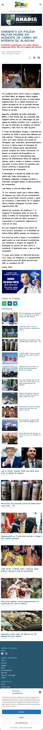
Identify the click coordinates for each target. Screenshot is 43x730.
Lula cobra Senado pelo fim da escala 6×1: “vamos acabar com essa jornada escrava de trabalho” (29, 382)
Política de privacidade (25, 727)
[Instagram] (6, 653)
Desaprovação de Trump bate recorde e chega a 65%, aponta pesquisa (21, 537)
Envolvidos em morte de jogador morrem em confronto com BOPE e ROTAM (29, 408)
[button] (40, 692)
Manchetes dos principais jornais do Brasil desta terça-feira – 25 (21, 504)
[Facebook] (2, 653)
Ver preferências (21, 723)
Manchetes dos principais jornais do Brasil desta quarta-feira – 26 (30, 340)
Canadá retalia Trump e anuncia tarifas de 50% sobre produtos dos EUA (29, 354)
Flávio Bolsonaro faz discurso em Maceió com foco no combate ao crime (30, 434)
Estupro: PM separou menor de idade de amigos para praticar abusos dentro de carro (29, 394)
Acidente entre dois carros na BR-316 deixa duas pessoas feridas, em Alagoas (28, 368)
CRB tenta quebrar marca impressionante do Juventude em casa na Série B (19, 602)
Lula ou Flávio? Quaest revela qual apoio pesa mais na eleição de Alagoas (20, 472)
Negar (21, 717)
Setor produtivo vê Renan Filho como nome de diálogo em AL (29, 420)
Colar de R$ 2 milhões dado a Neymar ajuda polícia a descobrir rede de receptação (19, 570)
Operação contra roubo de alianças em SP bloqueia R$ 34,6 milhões (18, 635)
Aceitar (21, 712)
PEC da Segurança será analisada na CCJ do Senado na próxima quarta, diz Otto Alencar (30, 314)
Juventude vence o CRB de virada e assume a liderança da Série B (29, 328)
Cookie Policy (14, 727)
